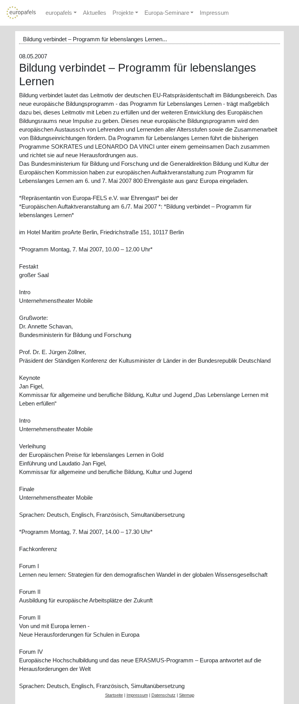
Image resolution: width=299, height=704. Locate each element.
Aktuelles (94, 13)
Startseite (114, 695)
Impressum (214, 13)
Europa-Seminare (166, 13)
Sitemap (186, 695)
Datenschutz (163, 695)
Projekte (123, 13)
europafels (59, 13)
